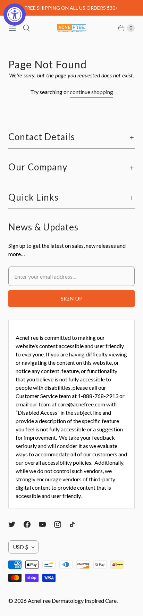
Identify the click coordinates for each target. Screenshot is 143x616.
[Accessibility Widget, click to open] (14, 14)
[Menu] (12, 28)
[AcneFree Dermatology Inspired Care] (71, 28)
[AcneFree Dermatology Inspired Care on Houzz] (76, 524)
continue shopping (91, 91)
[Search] (26, 28)
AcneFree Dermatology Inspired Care (72, 600)
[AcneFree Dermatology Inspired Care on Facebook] (31, 524)
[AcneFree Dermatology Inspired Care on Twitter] (16, 524)
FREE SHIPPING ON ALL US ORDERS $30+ (71, 8)
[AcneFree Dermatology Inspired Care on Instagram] (61, 524)
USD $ (20, 546)
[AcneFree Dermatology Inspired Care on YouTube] (46, 524)
